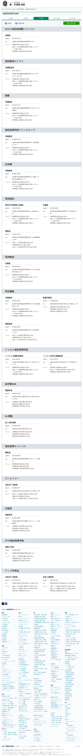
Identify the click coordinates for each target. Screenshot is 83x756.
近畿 (12, 705)
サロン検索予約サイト (56, 693)
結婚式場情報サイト (56, 706)
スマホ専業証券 (6, 655)
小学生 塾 (36, 659)
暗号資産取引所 (6, 684)
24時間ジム (37, 719)
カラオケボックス (55, 724)
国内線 (21, 726)
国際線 (26, 726)
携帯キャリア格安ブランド (73, 622)
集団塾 (9, 23)
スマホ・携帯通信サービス (71, 614)
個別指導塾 (20, 23)
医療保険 (4, 636)
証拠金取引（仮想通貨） (9, 688)
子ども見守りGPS (23, 711)
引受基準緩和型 (70, 674)
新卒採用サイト (55, 649)
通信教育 (36, 666)
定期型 (72, 672)
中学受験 (41, 18)
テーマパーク (54, 726)
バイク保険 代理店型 (70, 659)
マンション (6, 698)
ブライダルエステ (55, 687)
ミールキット (21, 630)
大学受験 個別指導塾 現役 (40, 618)
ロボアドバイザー (6, 690)
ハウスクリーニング (23, 622)
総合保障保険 (68, 694)
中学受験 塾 (37, 647)
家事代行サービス (23, 620)
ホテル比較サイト (23, 722)
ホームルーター (69, 624)
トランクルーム (22, 641)
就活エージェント (55, 614)
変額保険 (67, 697)
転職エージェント (55, 628)
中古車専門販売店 (24, 664)
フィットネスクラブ (39, 717)
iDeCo (66, 712)
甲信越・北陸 (42, 632)
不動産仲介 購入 (6, 700)
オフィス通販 (21, 703)
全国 (60, 722)
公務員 (36, 697)
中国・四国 (14, 734)
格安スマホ (69, 618)
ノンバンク (10, 671)
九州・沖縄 (38, 636)
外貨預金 (4, 663)
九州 (15, 705)
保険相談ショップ (6, 641)
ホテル (20, 734)
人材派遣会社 (54, 657)
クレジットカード (6, 672)
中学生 (41, 668)
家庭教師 (36, 670)
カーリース (21, 657)
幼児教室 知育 (37, 674)
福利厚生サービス (23, 707)
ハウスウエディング (56, 699)
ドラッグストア (38, 733)
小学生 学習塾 (71, 18)
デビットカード (6, 680)
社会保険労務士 (43, 694)
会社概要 (17, 746)
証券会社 (5, 651)
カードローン (5, 669)
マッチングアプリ (55, 708)
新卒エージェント (55, 652)
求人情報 (57, 746)
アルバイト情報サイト (56, 620)
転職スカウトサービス (56, 626)
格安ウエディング (55, 701)
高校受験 (26, 18)
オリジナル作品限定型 (25, 693)
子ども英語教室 (38, 680)
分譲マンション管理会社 (8, 703)
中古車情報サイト (23, 661)
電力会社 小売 (22, 709)
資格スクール (37, 699)
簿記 (39, 692)
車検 (19, 678)
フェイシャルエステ (56, 689)
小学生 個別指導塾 (38, 662)
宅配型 (21, 647)
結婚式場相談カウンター (57, 705)
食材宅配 (20, 626)
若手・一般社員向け (57, 679)
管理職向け (55, 677)
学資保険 (4, 639)
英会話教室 (36, 684)
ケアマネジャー (44, 695)
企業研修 (53, 673)
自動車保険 (4, 614)
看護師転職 (53, 630)
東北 (5, 732)
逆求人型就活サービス (56, 618)
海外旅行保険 (5, 630)
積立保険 (67, 699)
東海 (8, 705)
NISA (3, 649)
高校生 (36, 668)
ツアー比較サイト (23, 728)
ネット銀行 (4, 659)
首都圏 (4, 705)
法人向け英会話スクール (40, 709)
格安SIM (68, 616)
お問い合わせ (41, 746)
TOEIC (36, 694)
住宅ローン (4, 665)
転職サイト (53, 622)
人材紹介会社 (54, 654)
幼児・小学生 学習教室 (39, 672)
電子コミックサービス (24, 689)
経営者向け (55, 675)
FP (35, 690)
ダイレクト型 (6, 616)
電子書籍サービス (23, 687)
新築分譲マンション (7, 723)
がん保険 (4, 637)
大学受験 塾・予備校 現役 (40, 614)
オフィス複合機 (22, 705)
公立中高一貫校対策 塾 (39, 655)
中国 (78, 632)
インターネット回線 (70, 637)
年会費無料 (6, 674)
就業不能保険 (68, 686)
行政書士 (37, 695)
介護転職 (53, 632)
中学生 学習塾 (56, 18)
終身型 (67, 672)
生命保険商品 (68, 676)
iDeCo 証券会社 (6, 657)
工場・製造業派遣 (55, 639)
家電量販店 (36, 731)
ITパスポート (42, 697)
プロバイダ (68, 628)
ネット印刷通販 (55, 667)
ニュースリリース (24, 746)
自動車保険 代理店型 (70, 655)
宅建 (36, 692)
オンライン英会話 (38, 686)
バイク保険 (4, 620)
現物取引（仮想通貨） (8, 686)
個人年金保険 (68, 695)
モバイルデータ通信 (70, 626)
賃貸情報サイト (6, 711)
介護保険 (67, 692)
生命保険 (4, 634)
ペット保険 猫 (68, 669)
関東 (61, 716)
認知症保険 (68, 688)
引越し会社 (21, 649)
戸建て (11, 698)
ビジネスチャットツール (57, 669)
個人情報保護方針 (33, 746)
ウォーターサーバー (23, 614)
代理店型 (5, 618)
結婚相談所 (53, 703)
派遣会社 (53, 637)
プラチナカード (71, 731)
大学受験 (10, 18)
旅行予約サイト (22, 717)
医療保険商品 (68, 671)
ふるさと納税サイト (23, 639)
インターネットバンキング (8, 661)
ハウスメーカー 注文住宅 (8, 727)
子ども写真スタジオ (23, 686)
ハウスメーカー (7, 738)
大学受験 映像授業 (38, 626)
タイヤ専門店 (37, 740)
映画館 (52, 714)
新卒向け (54, 681)
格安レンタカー (22, 655)
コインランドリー (23, 624)
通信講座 (36, 688)
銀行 (4, 653)
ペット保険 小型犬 (69, 667)
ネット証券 (4, 647)
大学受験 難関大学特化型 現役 (41, 622)
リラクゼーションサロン (40, 721)
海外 (24, 732)
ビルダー (5, 730)
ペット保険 (4, 632)
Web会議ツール (55, 671)
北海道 (36, 630)
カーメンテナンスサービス (25, 680)
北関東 (9, 732)
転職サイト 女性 (55, 624)
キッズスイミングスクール (40, 723)
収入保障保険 (69, 680)
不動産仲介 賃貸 (6, 709)
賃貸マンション (6, 713)
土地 (15, 698)
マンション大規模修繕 (7, 707)
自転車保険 (4, 626)
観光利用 (22, 738)
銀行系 (4, 671)
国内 (21, 732)
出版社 (21, 695)
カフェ (20, 682)
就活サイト (53, 616)
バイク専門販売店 (24, 672)
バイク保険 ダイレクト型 (71, 657)
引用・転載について (50, 746)
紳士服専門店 (37, 735)
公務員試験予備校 (38, 707)
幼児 (36, 682)
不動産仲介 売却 (6, 696)
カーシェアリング (23, 651)
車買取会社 (21, 659)
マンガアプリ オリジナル (24, 697)
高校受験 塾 (37, 628)
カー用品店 (36, 738)
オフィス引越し (22, 701)
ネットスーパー (22, 634)
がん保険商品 (68, 682)
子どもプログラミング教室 (40, 711)
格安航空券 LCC (22, 724)
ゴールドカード (7, 678)
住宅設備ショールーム (7, 715)
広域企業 (68, 636)
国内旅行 (22, 718)
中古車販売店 (21, 662)
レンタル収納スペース (25, 643)
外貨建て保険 (68, 690)
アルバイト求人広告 (56, 659)
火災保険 (4, 628)
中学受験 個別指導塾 (39, 651)
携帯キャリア (69, 620)
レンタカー (21, 653)
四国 (67, 634)
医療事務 (39, 690)
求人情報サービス (55, 643)
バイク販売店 (21, 670)
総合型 (21, 691)
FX (2, 667)
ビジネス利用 (23, 736)
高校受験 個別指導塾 (39, 637)
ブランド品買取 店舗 (23, 699)
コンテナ (22, 645)
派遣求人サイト (55, 641)
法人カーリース (55, 665)
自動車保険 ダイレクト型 (71, 653)
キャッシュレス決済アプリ (8, 682)
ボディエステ (54, 691)
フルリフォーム (7, 719)
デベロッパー (6, 740)
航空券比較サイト (23, 720)
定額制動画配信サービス (24, 684)
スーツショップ (38, 737)
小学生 (45, 668)
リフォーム (4, 717)
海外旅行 (27, 718)
